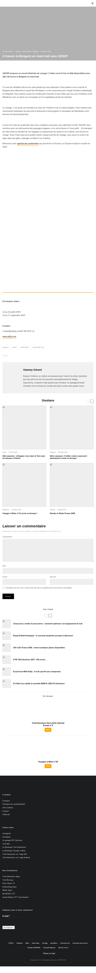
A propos (6, 801)
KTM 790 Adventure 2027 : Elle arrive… (30, 659)
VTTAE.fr (11, 943)
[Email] (35, 356)
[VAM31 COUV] (24, 485)
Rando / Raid (26, 51)
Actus (4, 452)
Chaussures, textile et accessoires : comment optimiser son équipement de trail (47, 624)
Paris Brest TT (8, 883)
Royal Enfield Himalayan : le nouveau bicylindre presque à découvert (43, 636)
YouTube (6, 844)
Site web (53, 577)
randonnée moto (38, 347)
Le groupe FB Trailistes (12, 840)
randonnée (25, 347)
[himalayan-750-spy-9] (6, 636)
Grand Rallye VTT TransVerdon (15, 897)
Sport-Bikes (54, 943)
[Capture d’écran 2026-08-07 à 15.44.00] (24, 427)
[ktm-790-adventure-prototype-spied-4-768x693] (6, 660)
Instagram (6, 833)
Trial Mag (45, 943)
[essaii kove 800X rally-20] (6, 672)
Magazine (5, 510)
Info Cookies (7, 808)
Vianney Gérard (7, 51)
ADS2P (15, 347)
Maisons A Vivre (63, 947)
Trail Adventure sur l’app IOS (14, 854)
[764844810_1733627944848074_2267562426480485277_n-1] (6, 684)
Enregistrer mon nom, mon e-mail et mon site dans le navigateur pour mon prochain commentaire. (39, 588)
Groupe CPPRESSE (59, 960)
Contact (5, 811)
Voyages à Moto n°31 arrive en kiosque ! (19, 513)
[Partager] (15, 356)
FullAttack (19, 943)
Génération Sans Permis (80, 943)
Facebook (6, 837)
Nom (4, 566)
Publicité (6, 814)
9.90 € (48, 730)
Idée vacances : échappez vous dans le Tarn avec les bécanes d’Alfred (23, 457)
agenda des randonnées (28, 143)
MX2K (27, 943)
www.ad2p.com (9, 336)
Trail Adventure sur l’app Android (16, 857)
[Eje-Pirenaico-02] (72, 427)
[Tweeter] (22, 356)
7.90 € (48, 766)
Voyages (35, 51)
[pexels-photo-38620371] (6, 624)
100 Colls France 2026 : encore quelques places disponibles (39, 648)
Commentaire (7, 537)
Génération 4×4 (65, 943)
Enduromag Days (9, 887)
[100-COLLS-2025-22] (6, 648)
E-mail (5, 577)
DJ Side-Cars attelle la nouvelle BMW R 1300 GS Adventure (39, 683)
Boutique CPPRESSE (34, 947)
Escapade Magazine (49, 947)
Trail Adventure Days (11, 876)
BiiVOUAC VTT (8, 894)
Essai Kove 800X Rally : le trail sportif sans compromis (37, 671)
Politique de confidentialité (13, 804)
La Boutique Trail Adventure (14, 847)
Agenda (18, 51)
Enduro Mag (35, 943)
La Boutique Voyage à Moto (14, 851)
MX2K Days (7, 890)
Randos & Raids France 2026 (62, 513)
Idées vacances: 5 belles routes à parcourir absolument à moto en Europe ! (68, 457)
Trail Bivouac (8, 880)
